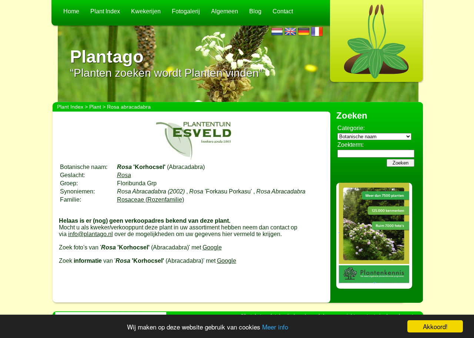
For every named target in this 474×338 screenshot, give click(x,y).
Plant (95, 107)
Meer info (275, 326)
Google (212, 247)
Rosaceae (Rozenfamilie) (150, 199)
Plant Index (105, 11)
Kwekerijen (146, 11)
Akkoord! (435, 326)
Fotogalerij (186, 11)
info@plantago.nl (90, 234)
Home (71, 11)
